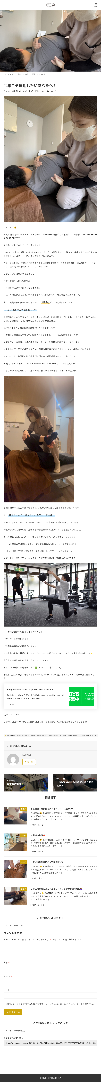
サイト (7, 989)
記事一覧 (29, 761)
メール (8, 976)
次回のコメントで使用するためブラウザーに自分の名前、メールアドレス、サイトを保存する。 (50, 1003)
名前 (7, 962)
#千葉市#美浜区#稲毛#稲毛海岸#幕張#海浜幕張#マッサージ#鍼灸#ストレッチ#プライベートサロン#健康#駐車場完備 (51, 735)
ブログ (53, 91)
